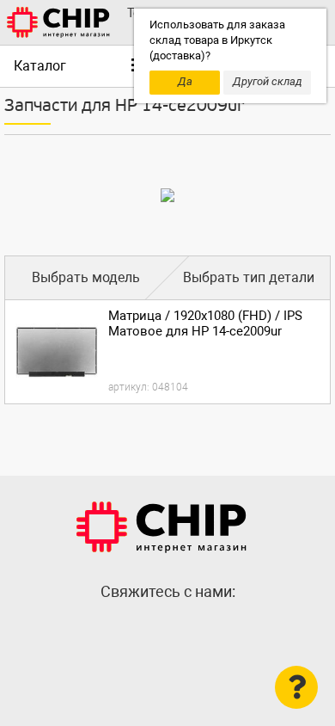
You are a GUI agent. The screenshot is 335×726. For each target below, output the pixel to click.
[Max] (133, 628)
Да (185, 81)
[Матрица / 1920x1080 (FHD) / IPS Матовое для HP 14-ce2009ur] (57, 352)
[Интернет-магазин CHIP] (58, 22)
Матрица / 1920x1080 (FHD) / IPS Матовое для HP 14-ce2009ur (205, 323)
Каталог (40, 66)
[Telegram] (167, 628)
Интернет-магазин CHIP (161, 527)
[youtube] (202, 628)
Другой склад (267, 81)
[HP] (167, 195)
